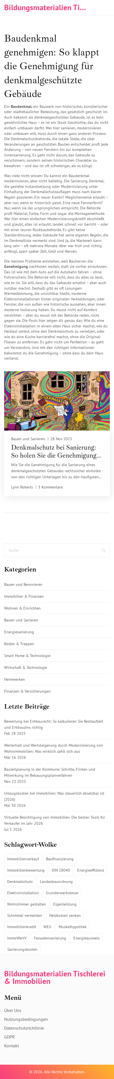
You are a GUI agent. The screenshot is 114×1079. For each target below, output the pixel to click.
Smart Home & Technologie (27, 655)
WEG (47, 926)
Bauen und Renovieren (23, 584)
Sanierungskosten (22, 949)
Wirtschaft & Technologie (25, 667)
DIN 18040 (61, 870)
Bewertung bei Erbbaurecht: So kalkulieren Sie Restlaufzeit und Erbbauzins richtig (53, 724)
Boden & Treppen (19, 643)
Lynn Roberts (22, 487)
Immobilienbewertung (26, 870)
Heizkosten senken (65, 915)
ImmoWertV (17, 938)
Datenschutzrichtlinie (24, 1028)
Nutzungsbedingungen (26, 1019)
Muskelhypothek (73, 926)
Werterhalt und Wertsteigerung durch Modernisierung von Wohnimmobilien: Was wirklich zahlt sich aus (53, 748)
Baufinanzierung (60, 858)
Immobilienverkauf (23, 858)
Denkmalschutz (20, 881)
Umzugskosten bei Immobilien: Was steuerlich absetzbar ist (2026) (54, 796)
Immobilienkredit (21, 926)
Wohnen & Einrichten (22, 608)
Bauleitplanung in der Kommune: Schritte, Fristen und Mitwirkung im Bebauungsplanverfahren (49, 772)
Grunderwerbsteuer (62, 892)
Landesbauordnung (56, 881)
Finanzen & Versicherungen (27, 691)
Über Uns (12, 1010)
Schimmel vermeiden (24, 915)
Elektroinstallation (23, 892)
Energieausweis (86, 938)
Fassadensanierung (50, 938)
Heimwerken (14, 679)
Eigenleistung (65, 904)
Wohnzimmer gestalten (26, 904)
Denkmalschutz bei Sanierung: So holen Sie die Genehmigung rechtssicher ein (54, 452)
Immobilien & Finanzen (24, 596)
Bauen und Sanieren (28, 438)
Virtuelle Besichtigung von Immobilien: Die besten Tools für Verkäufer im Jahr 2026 (54, 820)
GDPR (9, 1037)
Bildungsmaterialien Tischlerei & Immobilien (45, 7)
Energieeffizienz (90, 870)
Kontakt (11, 1045)
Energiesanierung (19, 631)
